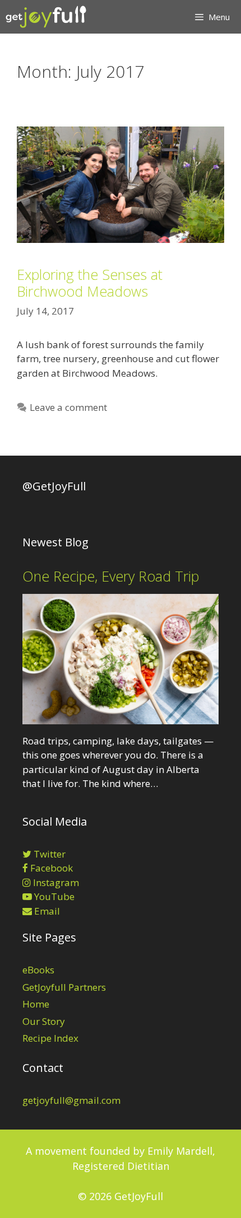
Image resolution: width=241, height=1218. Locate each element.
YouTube (53, 896)
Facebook (50, 867)
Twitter (48, 853)
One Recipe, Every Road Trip (110, 575)
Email (46, 911)
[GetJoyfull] (46, 17)
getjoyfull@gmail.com (71, 1100)
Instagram (55, 882)
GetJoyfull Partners (64, 987)
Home (35, 1003)
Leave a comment (68, 407)
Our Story (43, 1021)
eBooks (38, 969)
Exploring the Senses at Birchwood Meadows (90, 283)
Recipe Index (50, 1038)
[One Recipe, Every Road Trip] (120, 716)
